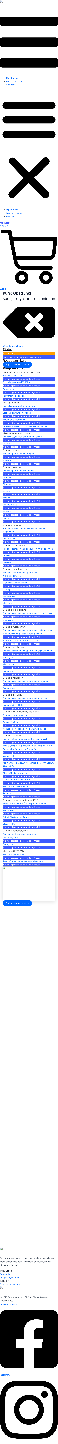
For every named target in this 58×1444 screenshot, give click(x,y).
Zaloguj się (5, 223)
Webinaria (10, 85)
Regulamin (5, 1274)
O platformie (12, 78)
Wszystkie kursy (14, 81)
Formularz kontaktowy (10, 1284)
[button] (29, 149)
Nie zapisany (9, 353)
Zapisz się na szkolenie (17, 364)
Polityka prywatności (10, 1277)
